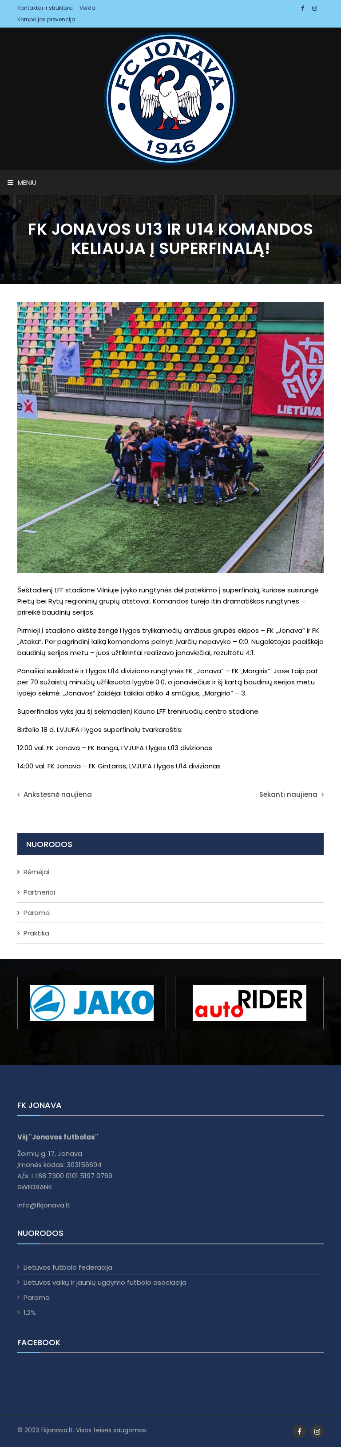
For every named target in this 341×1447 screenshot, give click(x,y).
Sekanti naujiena (289, 794)
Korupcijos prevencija (46, 19)
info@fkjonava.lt (43, 1205)
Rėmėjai (36, 871)
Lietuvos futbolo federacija (68, 1267)
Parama (37, 912)
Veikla (87, 8)
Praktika (36, 933)
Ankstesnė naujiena (57, 794)
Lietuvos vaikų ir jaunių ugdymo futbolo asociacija (105, 1282)
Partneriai (39, 892)
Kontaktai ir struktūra (45, 8)
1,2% (30, 1312)
